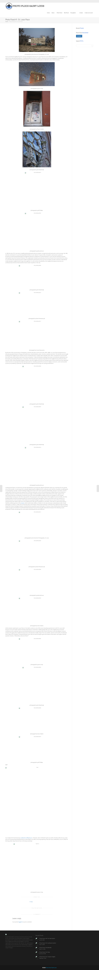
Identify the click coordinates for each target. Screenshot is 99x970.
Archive (79, 36)
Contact (81, 12)
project (22, 503)
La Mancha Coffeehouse (26, 838)
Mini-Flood (66, 12)
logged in (20, 922)
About (53, 12)
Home (48, 12)
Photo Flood (59, 12)
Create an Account (89, 12)
